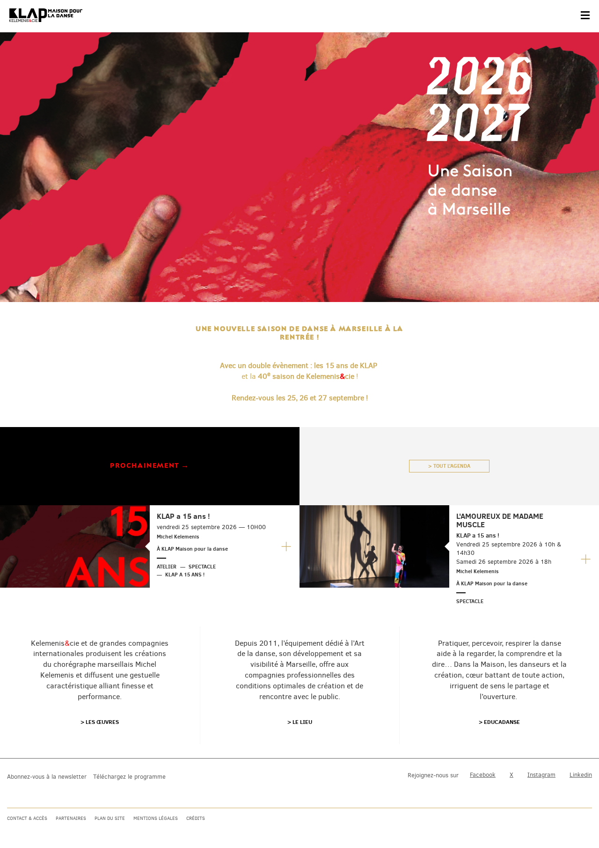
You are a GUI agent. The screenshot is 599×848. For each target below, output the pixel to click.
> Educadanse (499, 722)
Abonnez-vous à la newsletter (47, 777)
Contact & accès (27, 818)
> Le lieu (299, 722)
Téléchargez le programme (129, 777)
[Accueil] (46, 15)
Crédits (195, 818)
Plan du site (110, 818)
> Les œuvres (99, 722)
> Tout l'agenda (449, 466)
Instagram (541, 775)
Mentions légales (155, 818)
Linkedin (581, 775)
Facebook (483, 775)
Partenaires (71, 818)
